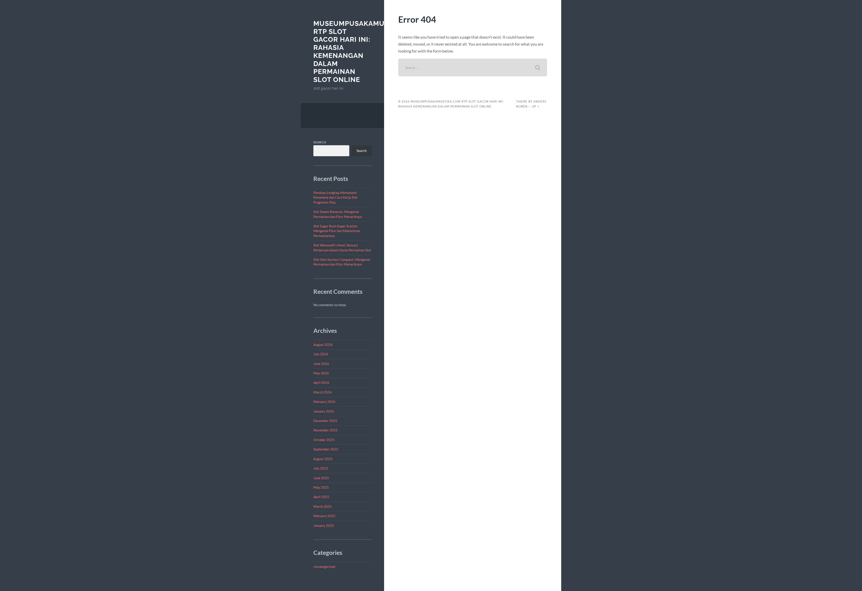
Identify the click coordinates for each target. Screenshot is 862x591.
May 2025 (321, 487)
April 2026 (321, 382)
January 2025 (323, 525)
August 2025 (323, 459)
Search (319, 142)
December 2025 (325, 421)
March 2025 (322, 506)
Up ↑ (536, 106)
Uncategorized (324, 567)
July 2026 (320, 354)
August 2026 (323, 345)
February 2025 (324, 516)
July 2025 (320, 468)
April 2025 (321, 497)
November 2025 (325, 430)
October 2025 (323, 440)
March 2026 (322, 392)
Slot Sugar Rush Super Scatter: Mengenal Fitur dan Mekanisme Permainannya (336, 231)
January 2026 (323, 411)
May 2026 (321, 373)
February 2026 (324, 402)
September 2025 (325, 449)
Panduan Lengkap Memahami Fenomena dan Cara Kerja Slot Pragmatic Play (335, 197)
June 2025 (321, 478)
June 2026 (321, 364)
